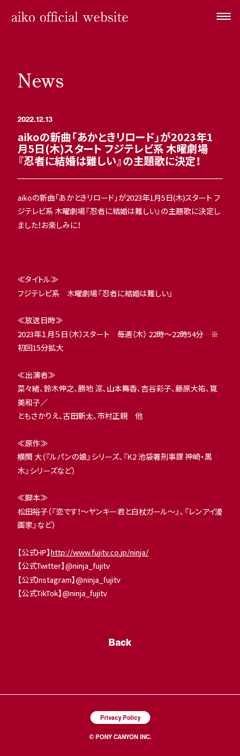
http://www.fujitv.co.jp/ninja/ (100, 552)
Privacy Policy (120, 717)
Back (120, 642)
